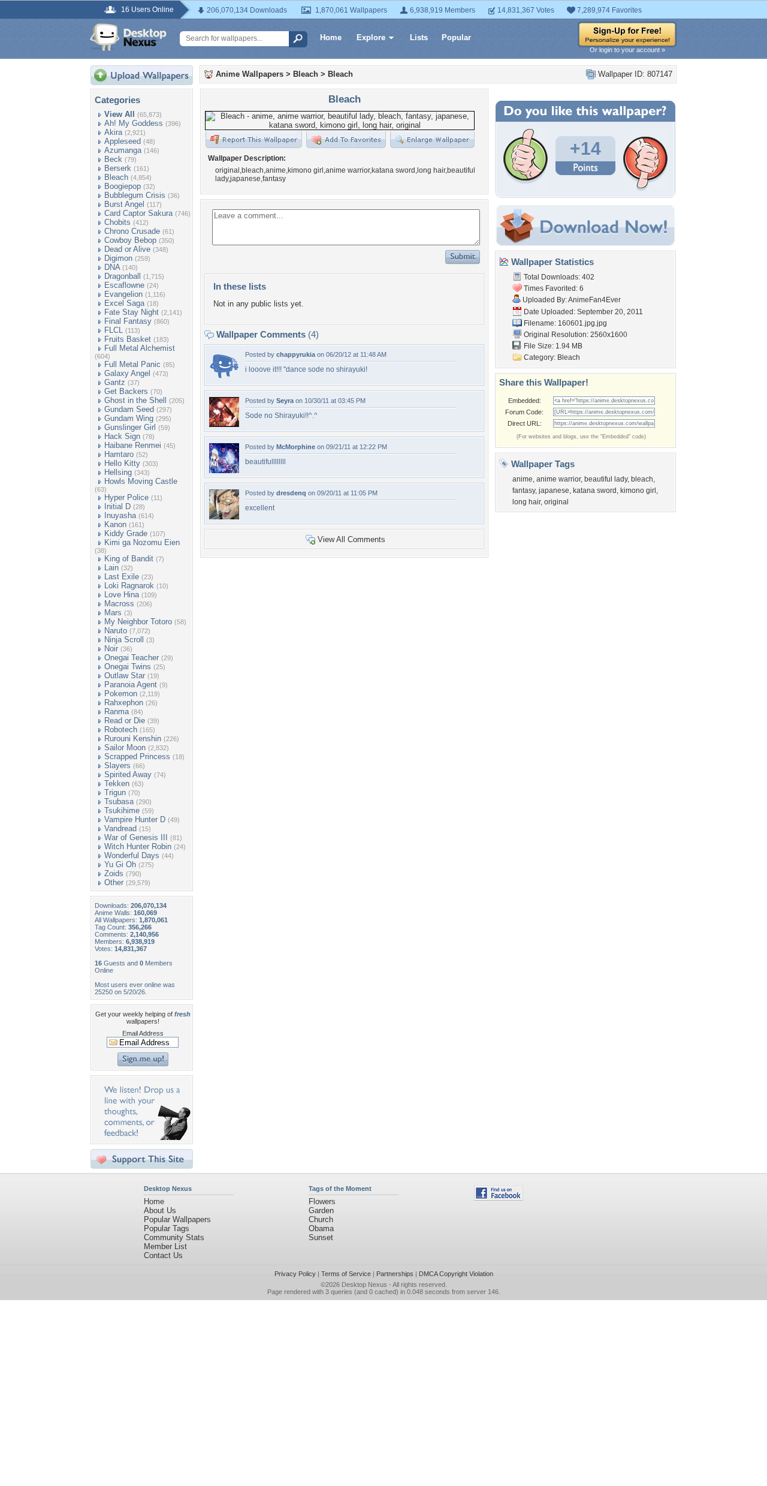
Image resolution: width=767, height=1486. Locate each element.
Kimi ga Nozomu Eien (142, 542)
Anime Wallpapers (249, 74)
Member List (165, 1246)
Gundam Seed (129, 409)
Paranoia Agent (130, 684)
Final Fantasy (128, 321)
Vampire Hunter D (134, 819)
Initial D (117, 506)
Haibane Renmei (132, 445)
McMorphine (295, 446)
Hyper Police (126, 497)
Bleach (116, 177)
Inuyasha (120, 515)
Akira (113, 132)
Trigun (115, 792)
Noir (111, 648)
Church (321, 1219)
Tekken (116, 783)
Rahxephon (123, 702)
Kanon (115, 524)
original (556, 502)
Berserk (117, 168)
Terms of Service (346, 1273)
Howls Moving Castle (140, 481)
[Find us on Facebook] (498, 1197)
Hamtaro (119, 454)
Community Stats (174, 1237)
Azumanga (122, 150)
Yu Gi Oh (120, 864)
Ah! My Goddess (133, 123)
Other (113, 882)
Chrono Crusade (132, 231)
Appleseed (122, 141)
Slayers (117, 765)
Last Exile (121, 576)
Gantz (114, 382)
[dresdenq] (224, 516)
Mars (113, 612)
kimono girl (638, 490)
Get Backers (126, 391)
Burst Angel (124, 204)
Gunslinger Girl (130, 427)
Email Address (143, 1033)
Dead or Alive (127, 249)
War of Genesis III (136, 837)
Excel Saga (124, 303)
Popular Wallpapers (177, 1219)
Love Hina (121, 594)
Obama (321, 1228)
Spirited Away (128, 774)
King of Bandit (128, 558)
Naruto (115, 630)
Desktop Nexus (364, 1284)
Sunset (321, 1237)
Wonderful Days (131, 855)
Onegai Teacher (131, 657)
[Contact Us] (145, 1137)
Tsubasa (119, 801)
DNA (112, 267)
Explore (371, 37)
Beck (113, 159)
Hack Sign (122, 436)
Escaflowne (124, 285)
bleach (642, 479)
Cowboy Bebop (130, 240)
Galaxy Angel (127, 373)
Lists (419, 37)
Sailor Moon (125, 747)
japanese (554, 490)
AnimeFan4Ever (594, 300)
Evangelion (123, 294)
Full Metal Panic (132, 364)
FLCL (113, 330)
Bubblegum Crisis (134, 195)
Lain (111, 567)
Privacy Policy (295, 1273)
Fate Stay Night (131, 312)
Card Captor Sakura (138, 213)
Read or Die (124, 720)
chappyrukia (295, 354)
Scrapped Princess (137, 756)
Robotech (120, 729)
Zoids (113, 873)
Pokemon (120, 693)
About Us (160, 1210)
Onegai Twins (127, 666)
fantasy (523, 490)
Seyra (285, 400)
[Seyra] (224, 424)
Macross (119, 603)
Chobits (117, 222)
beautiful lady (605, 479)
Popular (456, 37)
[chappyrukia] (224, 378)
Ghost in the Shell (135, 400)
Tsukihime (122, 810)
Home (331, 37)
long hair (526, 502)
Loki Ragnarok (129, 585)
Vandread (120, 828)
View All (119, 114)
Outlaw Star (124, 675)
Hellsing (118, 472)
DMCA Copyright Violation (456, 1273)
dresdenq (291, 493)
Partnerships (394, 1273)
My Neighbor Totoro (138, 621)
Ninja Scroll (124, 639)
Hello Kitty (122, 463)
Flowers (322, 1201)
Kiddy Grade (125, 533)
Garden (321, 1210)
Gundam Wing (128, 418)
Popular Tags (166, 1228)
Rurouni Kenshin (132, 738)
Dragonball (122, 276)
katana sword (595, 490)
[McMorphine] (224, 470)
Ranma (116, 711)
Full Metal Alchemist (139, 348)
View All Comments (351, 539)
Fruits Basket (127, 339)
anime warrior (558, 479)
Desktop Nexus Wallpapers (128, 37)
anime (522, 479)
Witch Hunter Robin (137, 846)
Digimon (118, 258)
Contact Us (163, 1255)
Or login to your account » (627, 49)
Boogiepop (122, 186)
